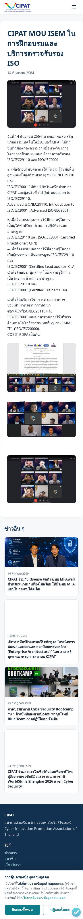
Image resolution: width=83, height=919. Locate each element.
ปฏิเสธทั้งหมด (60, 910)
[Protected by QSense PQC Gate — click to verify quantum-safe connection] (76, 912)
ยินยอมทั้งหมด (22, 910)
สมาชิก (10, 858)
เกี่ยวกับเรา (12, 864)
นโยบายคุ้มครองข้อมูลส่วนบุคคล (43, 898)
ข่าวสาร (10, 852)
